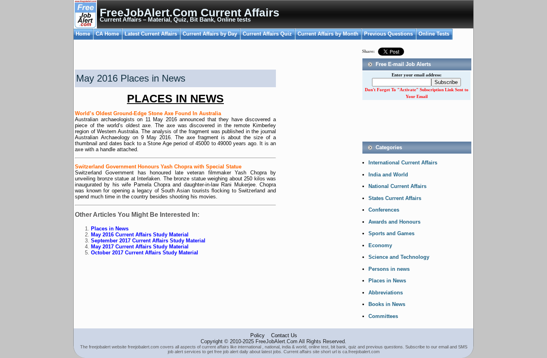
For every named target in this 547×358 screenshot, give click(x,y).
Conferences (383, 210)
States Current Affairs (394, 198)
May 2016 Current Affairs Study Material (140, 235)
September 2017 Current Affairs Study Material (148, 241)
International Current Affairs (402, 163)
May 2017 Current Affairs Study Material (140, 247)
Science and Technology (398, 257)
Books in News (386, 304)
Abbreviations (385, 293)
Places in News (110, 229)
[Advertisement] (167, 56)
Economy (380, 245)
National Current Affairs (397, 186)
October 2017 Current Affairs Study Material (144, 253)
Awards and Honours (394, 222)
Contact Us (284, 335)
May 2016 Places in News (130, 78)
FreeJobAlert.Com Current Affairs (190, 12)
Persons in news (389, 269)
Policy (257, 335)
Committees (383, 316)
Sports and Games (391, 233)
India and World (388, 175)
